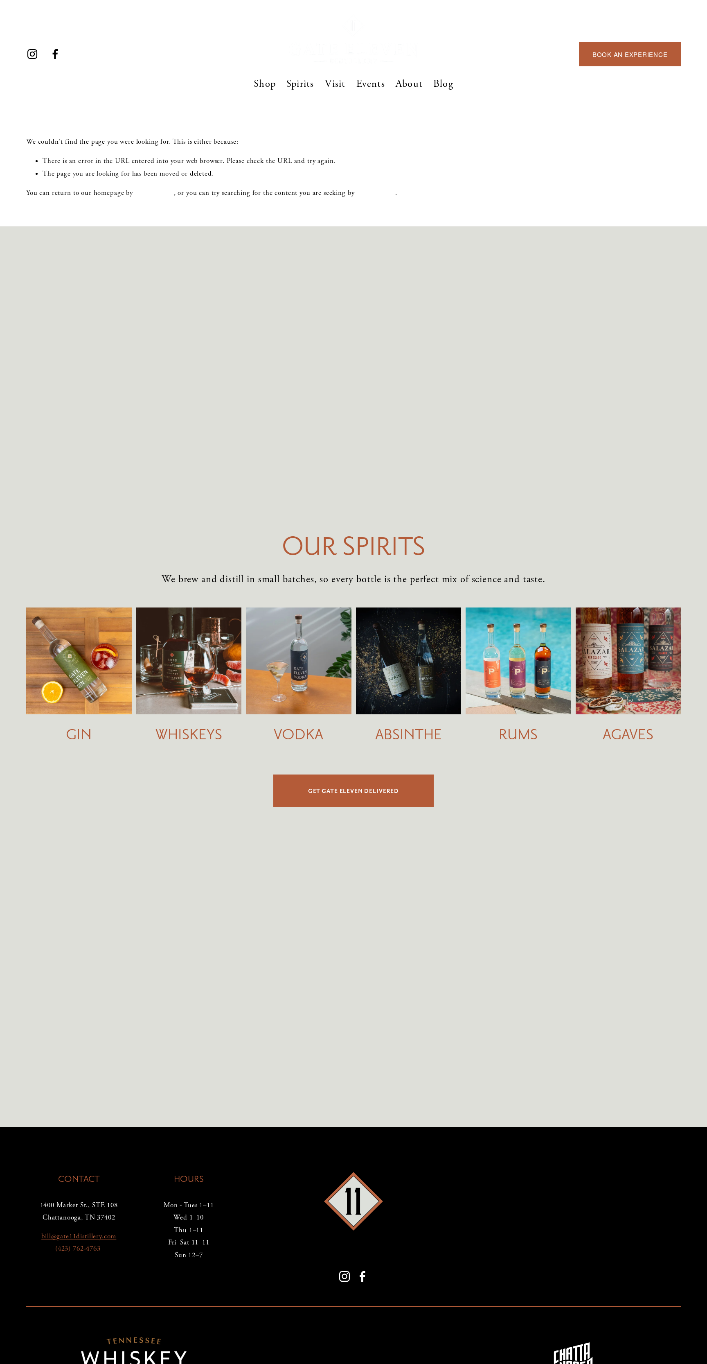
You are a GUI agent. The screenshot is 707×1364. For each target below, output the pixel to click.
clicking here (154, 192)
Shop (265, 83)
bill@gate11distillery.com (78, 1236)
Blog (443, 83)
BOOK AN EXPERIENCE (630, 54)
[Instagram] (32, 54)
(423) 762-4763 (78, 1248)
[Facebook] (55, 54)
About (409, 83)
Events (370, 83)
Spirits (300, 83)
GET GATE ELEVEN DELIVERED (353, 791)
